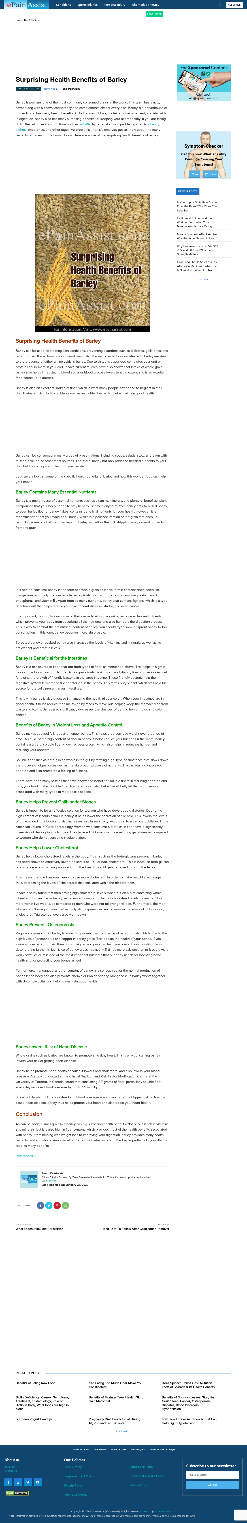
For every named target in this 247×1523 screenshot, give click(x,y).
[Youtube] (38, 1482)
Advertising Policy (141, 1466)
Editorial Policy (73, 1485)
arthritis (84, 124)
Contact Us (10, 1470)
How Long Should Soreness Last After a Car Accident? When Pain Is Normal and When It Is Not (197, 266)
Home (19, 20)
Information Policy (75, 1494)
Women (210, 174)
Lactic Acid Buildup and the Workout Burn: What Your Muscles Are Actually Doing (194, 222)
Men (195, 174)
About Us (9, 1466)
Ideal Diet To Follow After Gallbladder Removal (136, 1229)
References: (25, 1156)
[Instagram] (18, 1482)
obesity (153, 124)
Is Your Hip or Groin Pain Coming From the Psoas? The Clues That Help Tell (197, 206)
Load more (202, 280)
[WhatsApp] (65, 1205)
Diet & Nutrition (32, 20)
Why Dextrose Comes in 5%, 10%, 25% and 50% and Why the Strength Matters (198, 250)
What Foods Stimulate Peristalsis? (39, 1229)
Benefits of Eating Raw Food (35, 1383)
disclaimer (51, 1180)
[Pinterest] (57, 1205)
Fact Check (154, 14)
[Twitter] (48, 1205)
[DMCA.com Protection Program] (16, 1494)
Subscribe (212, 1485)
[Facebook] (40, 1205)
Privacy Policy (73, 1467)
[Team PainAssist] (29, 1179)
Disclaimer (158, 1511)
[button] (220, 4)
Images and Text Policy (79, 1476)
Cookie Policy (139, 1485)
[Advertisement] (92, 49)
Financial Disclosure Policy (147, 1476)
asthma (21, 129)
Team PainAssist (70, 89)
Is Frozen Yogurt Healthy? (34, 1419)
